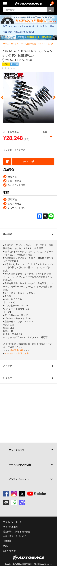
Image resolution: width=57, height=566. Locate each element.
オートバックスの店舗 (20, 464)
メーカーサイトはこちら (16, 353)
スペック (7, 365)
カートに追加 (28, 161)
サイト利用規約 (10, 527)
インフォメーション (19, 479)
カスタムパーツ (17, 44)
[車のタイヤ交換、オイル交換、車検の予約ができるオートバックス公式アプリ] (6, 502)
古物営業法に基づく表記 (14, 536)
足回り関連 (31, 44)
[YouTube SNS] (36, 493)
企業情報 (7, 541)
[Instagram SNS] (14, 493)
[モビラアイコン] (22, 502)
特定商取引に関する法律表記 (16, 531)
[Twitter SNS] (22, 493)
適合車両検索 (16, 350)
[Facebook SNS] (6, 493)
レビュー (7, 377)
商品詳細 (7, 234)
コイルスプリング (45, 44)
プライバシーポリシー (13, 522)
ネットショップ (16, 450)
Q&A (5, 546)
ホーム (6, 44)
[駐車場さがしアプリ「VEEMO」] (14, 502)
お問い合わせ (9, 550)
